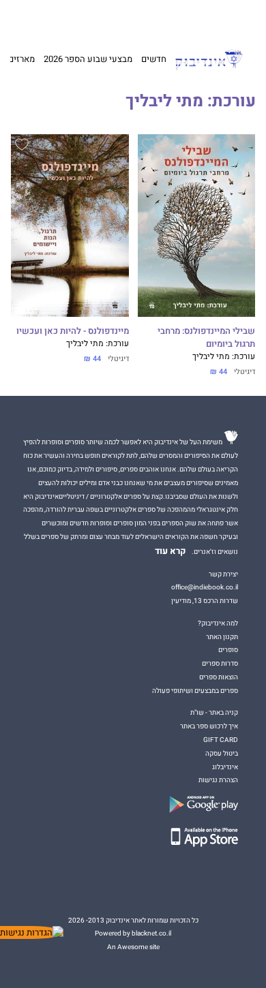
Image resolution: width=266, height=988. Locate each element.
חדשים (153, 58)
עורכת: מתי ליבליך (223, 356)
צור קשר (38, 18)
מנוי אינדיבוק (74, 18)
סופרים (228, 650)
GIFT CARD (155, 18)
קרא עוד (170, 551)
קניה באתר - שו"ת (214, 712)
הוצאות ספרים (218, 677)
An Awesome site (133, 947)
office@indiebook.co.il (204, 587)
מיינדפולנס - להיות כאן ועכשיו (72, 331)
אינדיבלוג (225, 767)
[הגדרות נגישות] (31, 932)
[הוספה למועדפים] (149, 146)
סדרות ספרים (220, 663)
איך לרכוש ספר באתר (209, 726)
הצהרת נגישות (218, 780)
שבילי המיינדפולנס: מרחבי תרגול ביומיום (206, 337)
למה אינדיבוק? (195, 18)
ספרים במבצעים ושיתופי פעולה (195, 690)
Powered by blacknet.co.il (133, 933)
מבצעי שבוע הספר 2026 (88, 58)
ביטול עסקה (221, 753)
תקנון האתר (222, 637)
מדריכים (116, 18)
